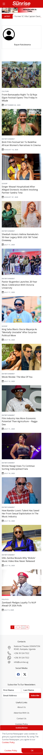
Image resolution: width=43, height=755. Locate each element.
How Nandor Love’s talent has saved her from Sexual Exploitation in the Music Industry (20, 513)
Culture (5, 91)
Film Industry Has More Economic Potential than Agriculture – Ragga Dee (19, 421)
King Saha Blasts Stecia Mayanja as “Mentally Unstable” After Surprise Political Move (19, 332)
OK (32, 750)
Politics (5, 599)
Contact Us (21, 718)
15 (27, 627)
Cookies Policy (21, 724)
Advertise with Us (21, 713)
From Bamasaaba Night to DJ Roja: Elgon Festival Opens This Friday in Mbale (19, 97)
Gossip (4, 183)
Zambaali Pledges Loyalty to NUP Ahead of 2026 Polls (19, 604)
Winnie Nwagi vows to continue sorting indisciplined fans (18, 467)
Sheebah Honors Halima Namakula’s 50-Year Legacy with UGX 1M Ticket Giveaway (20, 237)
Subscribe (35, 695)
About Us (21, 707)
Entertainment (8, 139)
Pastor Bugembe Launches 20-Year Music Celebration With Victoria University (19, 284)
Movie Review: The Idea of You (17, 376)
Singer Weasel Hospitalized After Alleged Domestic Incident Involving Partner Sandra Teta (20, 189)
